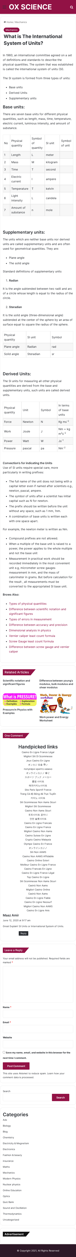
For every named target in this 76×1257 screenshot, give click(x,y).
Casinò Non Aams (38, 885)
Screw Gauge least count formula (31, 641)
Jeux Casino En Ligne (38, 760)
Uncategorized (11, 1219)
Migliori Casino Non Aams (38, 831)
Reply (24, 933)
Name (7, 1007)
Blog (5, 1131)
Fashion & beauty (12, 1155)
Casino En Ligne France (38, 827)
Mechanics (21, 22)
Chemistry (8, 1137)
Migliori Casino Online (38, 889)
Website (7, 1037)
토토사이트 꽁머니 (38, 814)
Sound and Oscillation (15, 1207)
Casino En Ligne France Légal (38, 752)
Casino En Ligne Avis (38, 910)
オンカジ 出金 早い (38, 764)
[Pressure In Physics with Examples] (20, 699)
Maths (6, 1166)
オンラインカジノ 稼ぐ (38, 773)
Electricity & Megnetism (16, 1143)
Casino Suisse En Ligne (38, 835)
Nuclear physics (11, 1184)
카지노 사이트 (38, 797)
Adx (5, 1119)
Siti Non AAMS (38, 852)
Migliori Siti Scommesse (38, 806)
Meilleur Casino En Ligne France (38, 864)
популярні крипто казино (38, 768)
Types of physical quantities (27, 603)
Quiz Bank (8, 1202)
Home (9, 22)
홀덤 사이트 (38, 781)
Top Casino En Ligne (38, 877)
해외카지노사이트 (38, 785)
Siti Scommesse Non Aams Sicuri (38, 802)
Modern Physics (12, 1178)
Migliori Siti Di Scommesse (38, 756)
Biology (7, 1125)
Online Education (12, 1190)
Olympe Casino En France (38, 843)
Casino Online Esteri (38, 860)
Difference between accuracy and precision (38, 625)
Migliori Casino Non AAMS (38, 906)
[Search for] (71, 8)
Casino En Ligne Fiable (38, 897)
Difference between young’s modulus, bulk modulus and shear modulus (56, 684)
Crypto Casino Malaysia (38, 839)
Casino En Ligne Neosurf (38, 902)
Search (6, 1091)
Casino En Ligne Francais (38, 823)
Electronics (9, 1149)
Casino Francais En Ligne (38, 868)
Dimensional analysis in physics (30, 630)
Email (7, 1022)
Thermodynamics (12, 1213)
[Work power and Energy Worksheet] (56, 703)
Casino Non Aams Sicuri (38, 810)
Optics (6, 1196)
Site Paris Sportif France (38, 789)
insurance (8, 1160)
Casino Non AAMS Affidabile (38, 856)
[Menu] (4, 8)
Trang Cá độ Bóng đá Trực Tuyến (38, 793)
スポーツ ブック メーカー (38, 777)
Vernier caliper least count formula (32, 636)
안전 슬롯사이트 (38, 818)
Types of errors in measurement (30, 619)
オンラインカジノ (38, 847)
